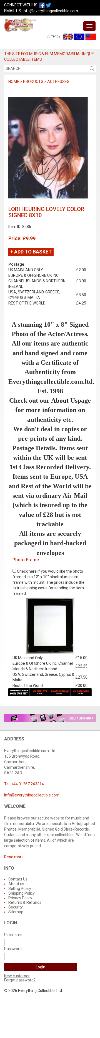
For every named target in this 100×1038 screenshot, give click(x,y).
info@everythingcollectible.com (50, 11)
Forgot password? (20, 980)
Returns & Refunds (24, 902)
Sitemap (15, 912)
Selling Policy (19, 888)
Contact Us (18, 879)
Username (13, 934)
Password (13, 948)
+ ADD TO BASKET (31, 252)
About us (16, 884)
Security (15, 907)
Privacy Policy (20, 898)
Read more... (15, 857)
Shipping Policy (21, 893)
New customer (17, 976)
